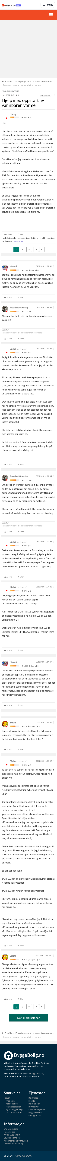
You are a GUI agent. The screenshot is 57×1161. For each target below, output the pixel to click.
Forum (7, 1098)
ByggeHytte (33, 1106)
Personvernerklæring (13, 1143)
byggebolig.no (36, 1073)
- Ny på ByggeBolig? (13, 1109)
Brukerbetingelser (12, 1137)
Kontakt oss (9, 1132)
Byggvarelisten (35, 1112)
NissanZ (13, 266)
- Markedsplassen (12, 1106)
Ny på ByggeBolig (12, 1134)
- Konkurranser (11, 1103)
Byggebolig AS (23, 1156)
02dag (13, 114)
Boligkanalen (34, 1103)
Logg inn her (17, 241)
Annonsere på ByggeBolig (16, 1140)
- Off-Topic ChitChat (13, 1112)
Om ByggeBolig (11, 1129)
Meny (50, 4)
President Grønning (19, 307)
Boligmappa (34, 1098)
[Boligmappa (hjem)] (11, 4)
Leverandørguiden (36, 1109)
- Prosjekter (9, 1101)
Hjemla (31, 1101)
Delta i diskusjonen (28, 1017)
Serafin (13, 722)
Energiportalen (35, 1115)
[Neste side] (41, 249)
